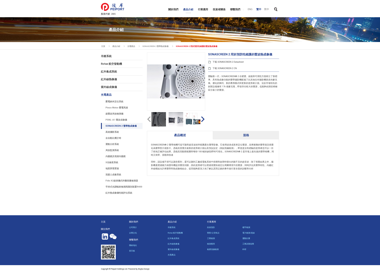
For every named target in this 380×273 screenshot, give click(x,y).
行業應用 (203, 9)
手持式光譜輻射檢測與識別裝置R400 (124, 186)
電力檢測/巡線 (248, 233)
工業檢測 (211, 238)
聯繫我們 (235, 9)
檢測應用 (211, 244)
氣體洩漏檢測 (213, 249)
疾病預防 (211, 227)
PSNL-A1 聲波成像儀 (116, 119)
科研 (244, 249)
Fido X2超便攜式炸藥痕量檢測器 (122, 180)
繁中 (258, 9)
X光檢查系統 (112, 162)
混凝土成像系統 (113, 174)
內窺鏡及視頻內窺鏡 (116, 156)
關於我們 (173, 9)
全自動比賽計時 (113, 138)
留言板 (132, 251)
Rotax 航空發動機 (111, 63)
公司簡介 (133, 227)
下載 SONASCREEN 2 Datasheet (228, 62)
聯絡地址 (133, 245)
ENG (250, 9)
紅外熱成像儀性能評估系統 (119, 193)
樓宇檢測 (246, 227)
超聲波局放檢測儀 (114, 113)
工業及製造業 (248, 244)
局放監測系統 (112, 150)
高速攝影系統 (112, 132)
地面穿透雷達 (112, 168)
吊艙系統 (106, 56)
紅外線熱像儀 (109, 79)
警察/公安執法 (213, 233)
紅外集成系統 (109, 71)
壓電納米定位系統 (114, 101)
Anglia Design (143, 269)
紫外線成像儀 (109, 86)
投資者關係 (219, 9)
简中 (266, 9)
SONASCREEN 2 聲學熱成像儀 (155, 46)
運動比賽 (246, 238)
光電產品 (131, 46)
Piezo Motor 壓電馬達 (117, 107)
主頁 (103, 46)
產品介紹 (188, 9)
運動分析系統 (112, 144)
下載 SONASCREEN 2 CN (225, 68)
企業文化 (133, 233)
